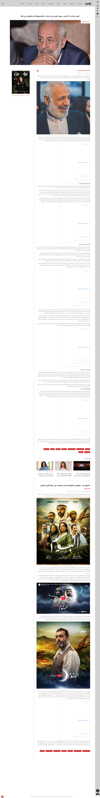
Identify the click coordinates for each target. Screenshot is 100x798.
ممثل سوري (88, 449)
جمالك (58, 3)
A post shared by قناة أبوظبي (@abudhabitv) (81, 179)
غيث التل (88, 73)
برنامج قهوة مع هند (80, 449)
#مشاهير (88, 471)
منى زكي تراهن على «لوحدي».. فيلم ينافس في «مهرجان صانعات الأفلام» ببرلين (45, 475)
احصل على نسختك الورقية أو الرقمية (21, 95)
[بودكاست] (97, 790)
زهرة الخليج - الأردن (85, 491)
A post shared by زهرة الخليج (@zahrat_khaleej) (80, 736)
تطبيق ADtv (58, 449)
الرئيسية (80, 3)
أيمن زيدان (52, 449)
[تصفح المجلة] (97, 794)
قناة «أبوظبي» (50, 494)
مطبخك (30, 3)
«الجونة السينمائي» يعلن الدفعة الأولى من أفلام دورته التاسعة (82, 475)
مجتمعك (50, 3)
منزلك (36, 3)
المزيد (30, 796)
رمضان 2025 (64, 449)
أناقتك (64, 3)
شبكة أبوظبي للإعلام (71, 449)
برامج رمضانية (46, 449)
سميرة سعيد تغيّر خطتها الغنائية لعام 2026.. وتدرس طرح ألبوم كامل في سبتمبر (64, 475)
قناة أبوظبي (81, 452)
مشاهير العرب (87, 452)
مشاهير (72, 3)
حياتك (43, 3)
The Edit (22, 3)
